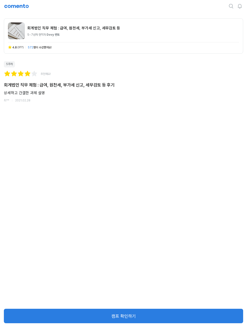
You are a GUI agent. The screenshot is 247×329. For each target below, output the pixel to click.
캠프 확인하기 (123, 316)
